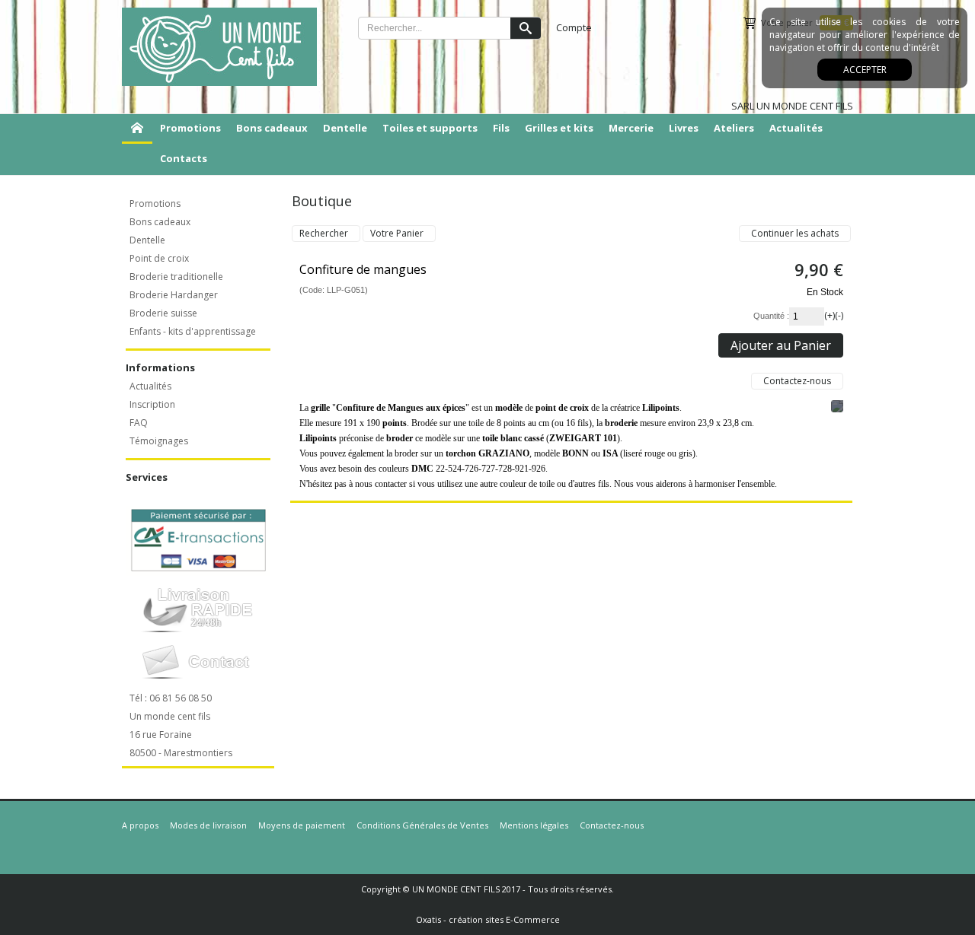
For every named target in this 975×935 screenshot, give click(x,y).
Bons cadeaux (272, 128)
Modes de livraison (208, 825)
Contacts (183, 158)
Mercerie (631, 128)
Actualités (796, 128)
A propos (140, 825)
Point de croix (159, 258)
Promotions (190, 128)
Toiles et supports (430, 128)
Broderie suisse (163, 313)
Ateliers (734, 128)
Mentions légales (534, 825)
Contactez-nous (612, 825)
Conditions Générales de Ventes (422, 825)
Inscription (152, 404)
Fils (501, 128)
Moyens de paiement (301, 825)
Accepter (865, 69)
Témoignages (158, 440)
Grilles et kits (559, 128)
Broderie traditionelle (176, 276)
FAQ (138, 422)
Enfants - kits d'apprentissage (192, 331)
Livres (683, 128)
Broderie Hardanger (173, 294)
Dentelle (345, 128)
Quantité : (771, 315)
